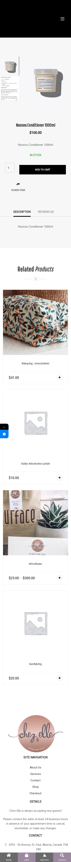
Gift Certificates (35, 563)
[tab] (22, 213)
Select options (59, 578)
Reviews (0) (46, 212)
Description (22, 212)
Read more (59, 678)
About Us (35, 767)
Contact (35, 780)
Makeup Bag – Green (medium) (35, 363)
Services (35, 774)
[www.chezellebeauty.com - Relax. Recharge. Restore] (35, 18)
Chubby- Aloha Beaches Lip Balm (35, 463)
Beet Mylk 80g (35, 664)
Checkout (35, 793)
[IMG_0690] (45, 80)
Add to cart (42, 169)
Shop (35, 787)
